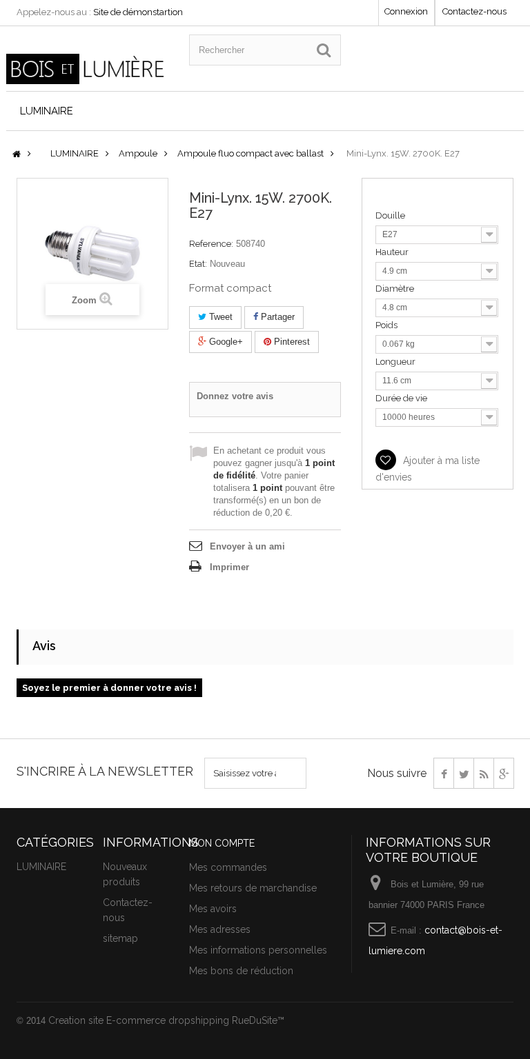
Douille (391, 215)
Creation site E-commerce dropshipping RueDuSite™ (166, 1020)
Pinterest (290, 341)
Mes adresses (220, 929)
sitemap (120, 938)
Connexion (406, 11)
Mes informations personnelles (258, 950)
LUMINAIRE (46, 111)
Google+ (224, 341)
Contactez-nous (474, 11)
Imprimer (229, 567)
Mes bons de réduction (241, 970)
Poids (387, 325)
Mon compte (222, 843)
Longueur (396, 361)
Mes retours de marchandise (253, 888)
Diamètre (395, 288)
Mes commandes (228, 867)
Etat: (198, 264)
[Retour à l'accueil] (16, 154)
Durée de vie (402, 398)
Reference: (211, 244)
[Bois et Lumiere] (87, 69)
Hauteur (393, 252)
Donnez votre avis (235, 396)
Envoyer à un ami (247, 546)
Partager (276, 317)
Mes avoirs (213, 908)
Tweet (219, 317)
